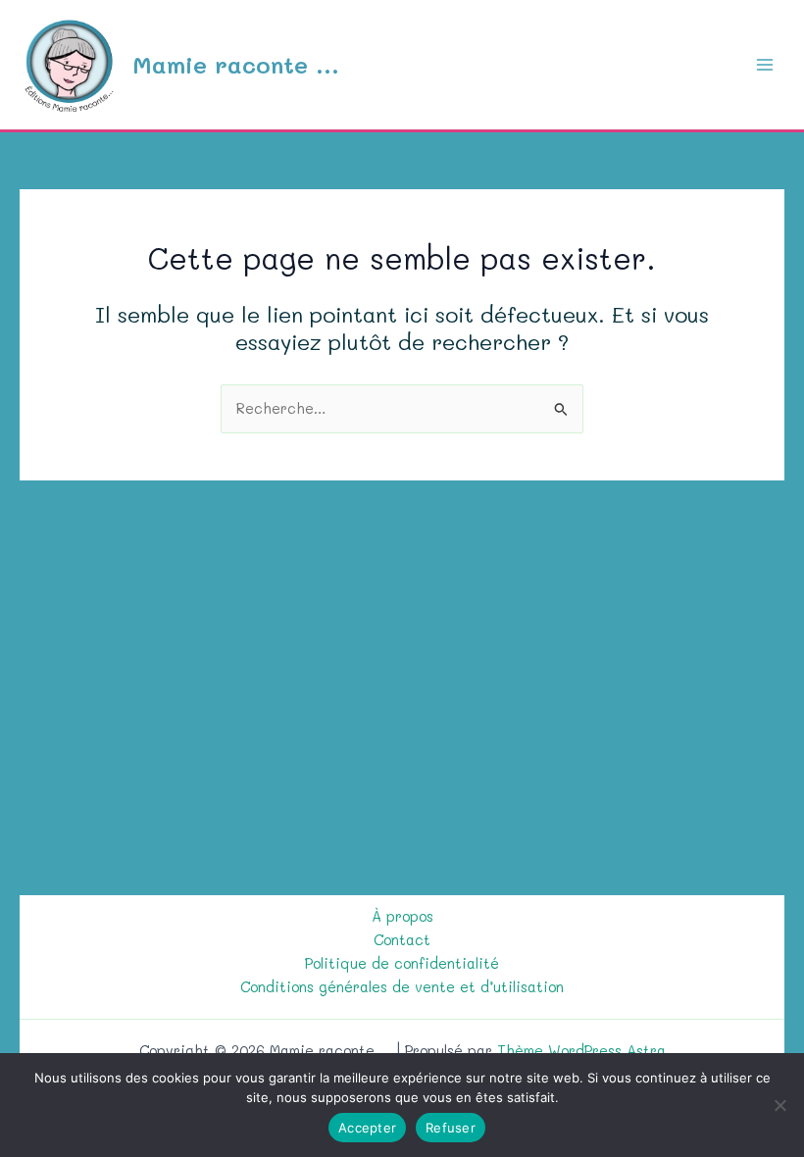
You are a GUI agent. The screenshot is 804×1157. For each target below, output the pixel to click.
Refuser (451, 1127)
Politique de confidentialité (402, 963)
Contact (402, 940)
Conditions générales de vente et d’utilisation (402, 987)
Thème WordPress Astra (581, 1050)
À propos (402, 916)
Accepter (367, 1127)
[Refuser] (779, 1105)
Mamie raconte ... (235, 64)
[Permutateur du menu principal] (764, 64)
